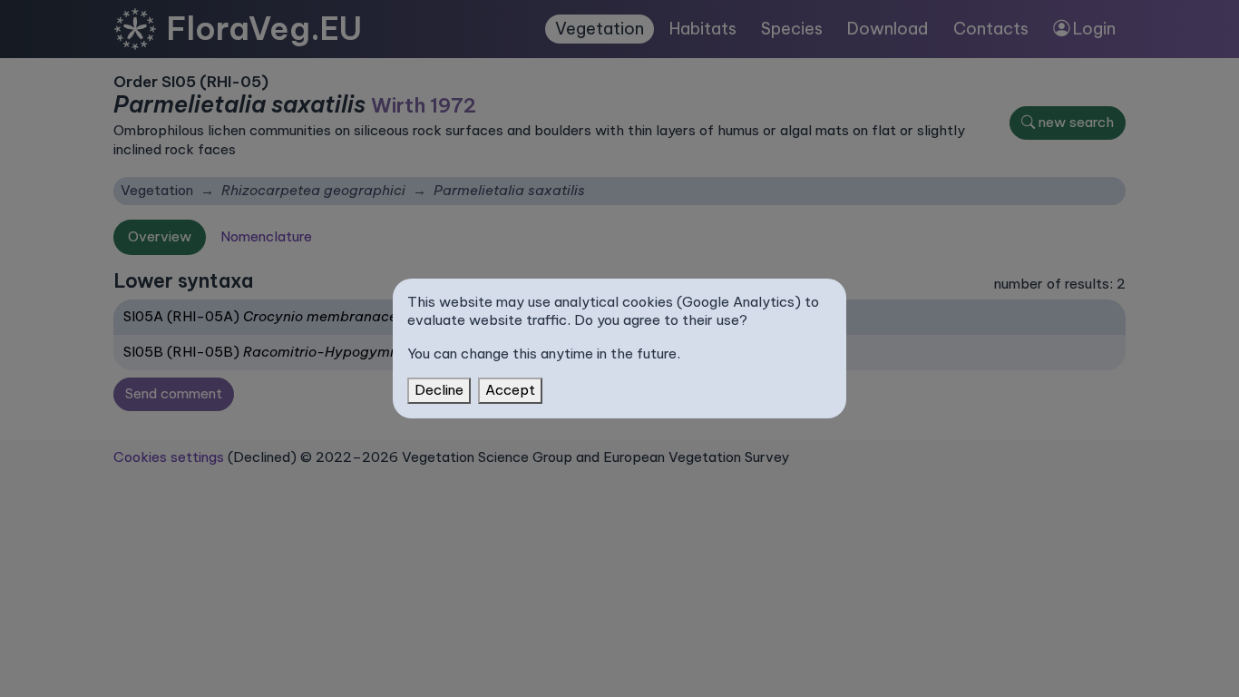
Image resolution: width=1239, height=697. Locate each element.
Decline (439, 389)
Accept (510, 389)
